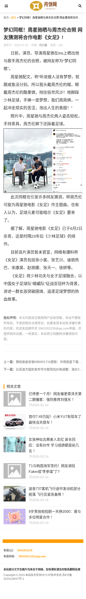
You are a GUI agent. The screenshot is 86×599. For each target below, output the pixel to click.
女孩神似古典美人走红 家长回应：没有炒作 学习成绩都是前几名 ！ (54, 445)
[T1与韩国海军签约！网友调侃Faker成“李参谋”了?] (15, 477)
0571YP (46, 575)
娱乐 (13, 17)
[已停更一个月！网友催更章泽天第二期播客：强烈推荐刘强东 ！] (15, 405)
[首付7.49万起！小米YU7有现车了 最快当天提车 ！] (15, 428)
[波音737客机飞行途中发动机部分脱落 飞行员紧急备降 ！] (15, 500)
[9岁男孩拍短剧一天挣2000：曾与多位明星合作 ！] (15, 523)
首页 (6, 17)
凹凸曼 (43, 45)
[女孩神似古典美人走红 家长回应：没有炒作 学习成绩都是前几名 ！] (15, 451)
